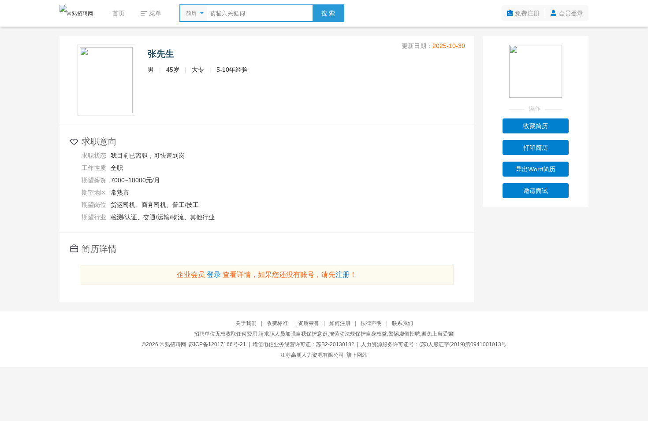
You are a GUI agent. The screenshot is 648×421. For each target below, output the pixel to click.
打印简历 (535, 147)
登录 (214, 274)
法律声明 (371, 323)
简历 (191, 13)
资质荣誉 (308, 323)
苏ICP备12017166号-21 (217, 344)
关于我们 (246, 323)
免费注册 (527, 13)
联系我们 (402, 323)
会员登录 (571, 13)
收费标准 (277, 323)
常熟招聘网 (173, 344)
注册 (342, 274)
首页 (118, 13)
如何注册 (339, 323)
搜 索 (328, 13)
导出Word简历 (535, 169)
